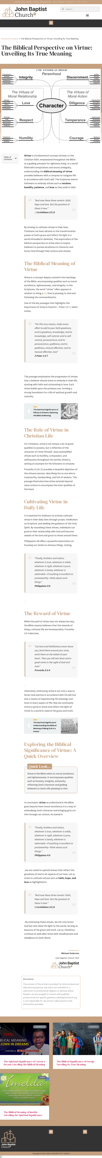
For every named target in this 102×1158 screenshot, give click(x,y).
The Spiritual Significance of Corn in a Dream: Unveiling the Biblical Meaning (24, 1063)
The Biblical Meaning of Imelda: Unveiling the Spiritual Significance (23, 1113)
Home (4, 38)
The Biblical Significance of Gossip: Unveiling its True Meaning (75, 1063)
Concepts (13, 38)
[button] (87, 15)
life (45, 293)
